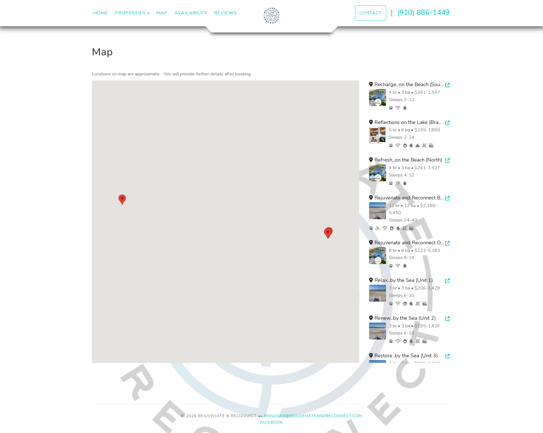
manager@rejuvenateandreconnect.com (313, 416)
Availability (190, 13)
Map (162, 13)
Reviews (225, 13)
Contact (370, 13)
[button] (122, 199)
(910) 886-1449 (423, 13)
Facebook (271, 422)
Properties (130, 13)
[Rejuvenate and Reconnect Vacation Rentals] (271, 15)
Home (100, 13)
